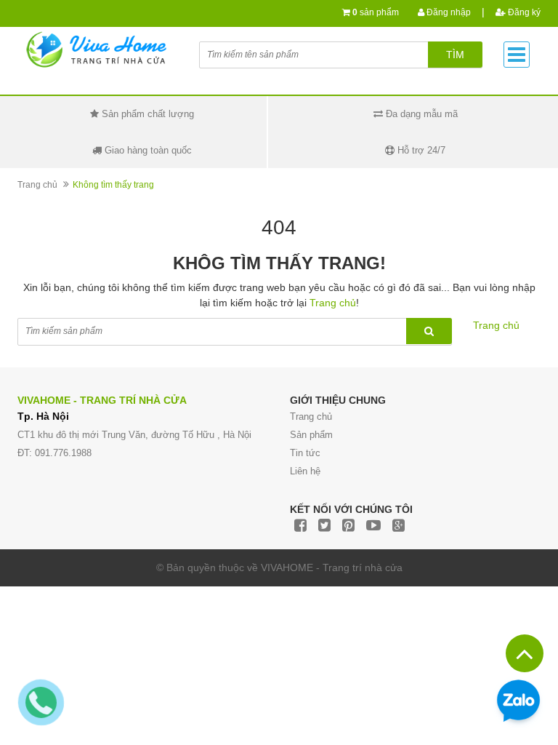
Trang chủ (311, 416)
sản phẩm (375, 12)
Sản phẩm (311, 434)
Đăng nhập (447, 12)
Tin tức (305, 452)
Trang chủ (37, 185)
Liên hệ (305, 471)
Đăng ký (523, 12)
